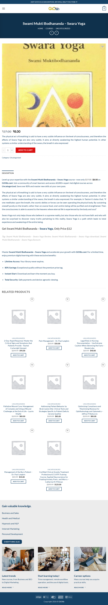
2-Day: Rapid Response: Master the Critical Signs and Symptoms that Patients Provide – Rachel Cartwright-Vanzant (18, 344)
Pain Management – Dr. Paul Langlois (54, 341)
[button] (3, 8)
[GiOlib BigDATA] (54, 8)
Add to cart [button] (18, 355)
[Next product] (52, 33)
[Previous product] (57, 33)
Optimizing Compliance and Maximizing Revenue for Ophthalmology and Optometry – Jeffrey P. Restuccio (89, 410)
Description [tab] (8, 173)
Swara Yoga (46, 228)
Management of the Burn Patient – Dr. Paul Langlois (18, 473)
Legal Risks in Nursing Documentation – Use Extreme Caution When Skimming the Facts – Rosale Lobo (89, 344)
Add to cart (25, 150)
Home (40, 28)
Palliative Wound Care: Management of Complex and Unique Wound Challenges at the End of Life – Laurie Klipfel (18, 410)
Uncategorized (63, 28)
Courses (49, 28)
